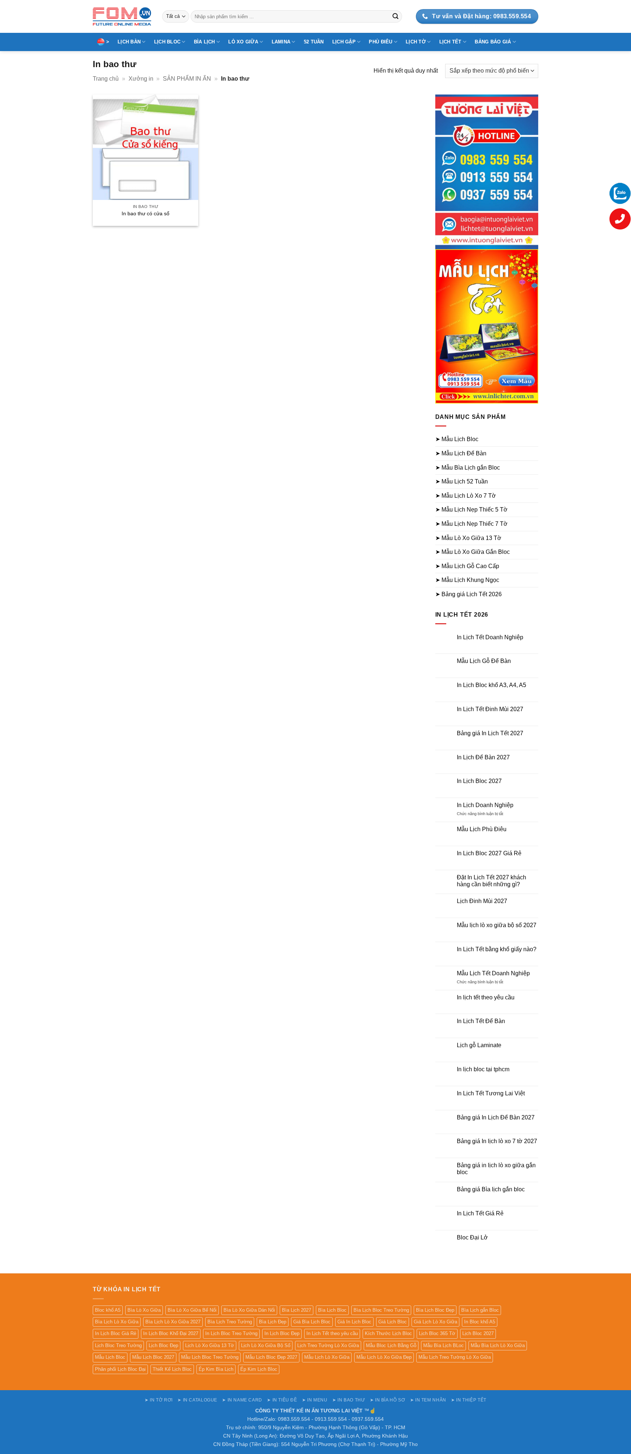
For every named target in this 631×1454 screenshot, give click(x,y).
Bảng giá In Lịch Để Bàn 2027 (496, 1117)
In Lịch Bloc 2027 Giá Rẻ (489, 853)
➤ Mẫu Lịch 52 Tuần (461, 481)
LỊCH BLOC (167, 42)
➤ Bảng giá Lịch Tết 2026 (468, 594)
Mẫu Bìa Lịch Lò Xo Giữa (498, 1345)
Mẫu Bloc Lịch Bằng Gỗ (391, 1345)
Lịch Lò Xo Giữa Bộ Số (265, 1345)
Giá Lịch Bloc (392, 1321)
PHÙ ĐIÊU (380, 42)
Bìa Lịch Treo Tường (229, 1321)
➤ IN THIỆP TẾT (468, 1400)
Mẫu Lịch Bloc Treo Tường (209, 1357)
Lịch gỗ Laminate (479, 1045)
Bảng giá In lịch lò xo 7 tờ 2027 (497, 1141)
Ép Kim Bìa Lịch (216, 1369)
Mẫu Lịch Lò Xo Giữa (326, 1357)
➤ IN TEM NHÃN (428, 1400)
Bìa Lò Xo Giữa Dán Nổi (249, 1310)
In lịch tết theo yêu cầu (486, 997)
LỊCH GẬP (344, 42)
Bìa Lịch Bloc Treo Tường (381, 1310)
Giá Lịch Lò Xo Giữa (435, 1321)
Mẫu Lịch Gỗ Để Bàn (484, 661)
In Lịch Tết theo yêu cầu (332, 1333)
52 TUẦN (314, 42)
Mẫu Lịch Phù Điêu (481, 829)
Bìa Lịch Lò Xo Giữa (116, 1321)
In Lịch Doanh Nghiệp (485, 805)
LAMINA (281, 42)
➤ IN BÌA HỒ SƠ (387, 1400)
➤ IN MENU (315, 1400)
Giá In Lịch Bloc (354, 1321)
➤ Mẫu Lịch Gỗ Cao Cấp (467, 566)
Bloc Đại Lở (472, 1237)
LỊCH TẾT (450, 42)
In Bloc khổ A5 (479, 1321)
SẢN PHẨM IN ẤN (187, 79)
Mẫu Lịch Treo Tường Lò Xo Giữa (454, 1357)
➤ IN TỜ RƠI (159, 1400)
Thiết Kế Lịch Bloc (172, 1369)
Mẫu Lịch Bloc (110, 1357)
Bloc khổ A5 (108, 1310)
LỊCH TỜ (416, 42)
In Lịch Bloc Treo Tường (231, 1333)
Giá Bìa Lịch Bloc (311, 1321)
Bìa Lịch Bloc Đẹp (435, 1310)
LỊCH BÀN (129, 42)
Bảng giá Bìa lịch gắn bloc (491, 1189)
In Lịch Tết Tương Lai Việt (491, 1093)
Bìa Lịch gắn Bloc (480, 1310)
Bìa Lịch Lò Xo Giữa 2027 (172, 1321)
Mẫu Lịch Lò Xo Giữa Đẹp (384, 1357)
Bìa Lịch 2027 (296, 1310)
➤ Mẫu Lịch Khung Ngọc (467, 580)
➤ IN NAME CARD (242, 1400)
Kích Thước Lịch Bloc (388, 1333)
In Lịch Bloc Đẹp (281, 1333)
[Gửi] (395, 16)
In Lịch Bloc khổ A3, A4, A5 (491, 685)
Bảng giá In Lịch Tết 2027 (490, 733)
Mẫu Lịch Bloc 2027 (153, 1357)
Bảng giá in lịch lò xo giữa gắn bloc (496, 1168)
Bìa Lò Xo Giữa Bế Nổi (192, 1310)
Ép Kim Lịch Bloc (258, 1369)
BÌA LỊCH (204, 42)
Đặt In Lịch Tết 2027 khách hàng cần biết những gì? (491, 880)
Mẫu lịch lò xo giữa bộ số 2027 (496, 925)
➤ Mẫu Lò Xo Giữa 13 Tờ (468, 538)
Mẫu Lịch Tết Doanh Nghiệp (493, 973)
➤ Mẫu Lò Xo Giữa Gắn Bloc (472, 552)
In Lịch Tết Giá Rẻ (480, 1213)
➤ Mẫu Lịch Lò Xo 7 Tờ (465, 496)
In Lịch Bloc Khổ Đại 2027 (170, 1333)
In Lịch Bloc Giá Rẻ (115, 1333)
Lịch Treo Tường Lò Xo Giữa (328, 1345)
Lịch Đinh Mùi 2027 (482, 901)
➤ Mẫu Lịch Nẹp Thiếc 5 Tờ (471, 509)
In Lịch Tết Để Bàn (481, 1021)
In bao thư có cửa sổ (145, 213)
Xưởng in (141, 79)
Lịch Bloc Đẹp (163, 1345)
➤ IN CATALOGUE (197, 1400)
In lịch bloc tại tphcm (483, 1069)
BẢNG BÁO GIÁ (493, 42)
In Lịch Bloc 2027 (479, 781)
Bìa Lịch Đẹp (272, 1321)
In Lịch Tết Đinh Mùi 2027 (490, 709)
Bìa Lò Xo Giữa (144, 1310)
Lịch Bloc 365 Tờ (437, 1333)
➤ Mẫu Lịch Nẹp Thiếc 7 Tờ (471, 524)
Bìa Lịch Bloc (332, 1310)
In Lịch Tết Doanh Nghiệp (490, 637)
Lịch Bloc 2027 (478, 1333)
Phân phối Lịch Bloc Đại (120, 1369)
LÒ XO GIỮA (243, 42)
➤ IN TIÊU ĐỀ (282, 1400)
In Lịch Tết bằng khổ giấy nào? (496, 949)
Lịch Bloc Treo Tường (118, 1345)
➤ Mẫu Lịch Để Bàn (460, 453)
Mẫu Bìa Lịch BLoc (443, 1345)
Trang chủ (106, 79)
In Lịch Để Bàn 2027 (483, 757)
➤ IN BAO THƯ (348, 1400)
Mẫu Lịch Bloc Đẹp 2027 (271, 1357)
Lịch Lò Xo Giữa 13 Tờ (209, 1345)
